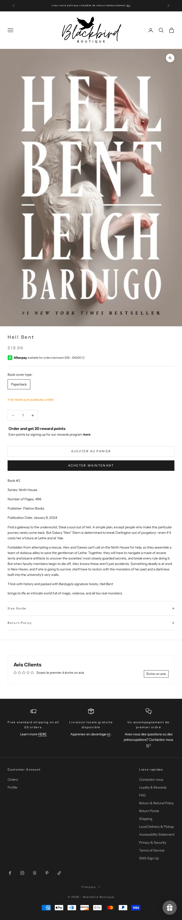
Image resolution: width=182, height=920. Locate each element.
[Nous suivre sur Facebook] (10, 873)
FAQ (142, 795)
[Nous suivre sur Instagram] (22, 873)
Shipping (145, 819)
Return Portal (149, 811)
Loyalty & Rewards (153, 787)
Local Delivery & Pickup (156, 826)
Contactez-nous (151, 779)
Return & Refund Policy (156, 803)
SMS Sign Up (149, 858)
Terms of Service (151, 850)
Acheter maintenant (91, 465)
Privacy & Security (152, 842)
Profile (12, 787)
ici (108, 734)
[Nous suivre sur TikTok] (59, 873)
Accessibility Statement (156, 834)
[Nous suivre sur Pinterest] (47, 873)
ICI (128, 5)
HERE (42, 734)
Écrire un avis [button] (156, 674)
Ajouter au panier (91, 451)
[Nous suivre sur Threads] (34, 873)
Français (89, 887)
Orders (13, 779)
